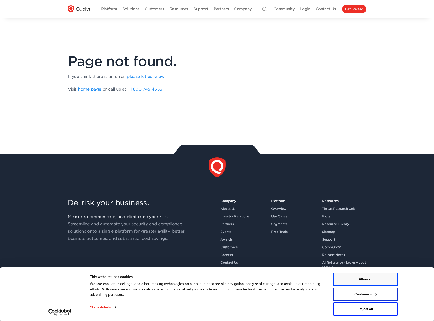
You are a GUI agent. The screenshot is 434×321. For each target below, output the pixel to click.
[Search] (264, 9)
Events (225, 232)
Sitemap (328, 232)
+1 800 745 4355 (144, 89)
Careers (226, 255)
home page (89, 89)
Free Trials (279, 232)
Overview (279, 208)
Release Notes (333, 255)
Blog (326, 216)
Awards (226, 239)
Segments (279, 224)
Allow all (366, 279)
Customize (363, 294)
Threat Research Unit (338, 208)
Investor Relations (234, 216)
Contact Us (229, 262)
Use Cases (279, 216)
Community (331, 247)
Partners (227, 224)
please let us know (145, 76)
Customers (228, 247)
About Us (227, 208)
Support (328, 239)
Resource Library (335, 224)
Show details (100, 307)
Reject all (365, 309)
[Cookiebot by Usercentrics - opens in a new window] (60, 312)
